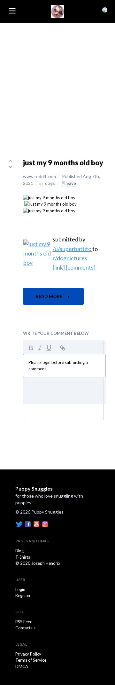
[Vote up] (10, 160)
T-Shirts (22, 557)
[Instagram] (45, 523)
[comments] (81, 267)
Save (70, 183)
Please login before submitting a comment (58, 365)
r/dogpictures (70, 258)
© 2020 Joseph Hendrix (37, 563)
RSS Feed (24, 621)
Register (23, 595)
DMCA (21, 666)
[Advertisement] (57, 83)
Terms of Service (30, 660)
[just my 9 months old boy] (49, 197)
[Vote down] (10, 167)
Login (20, 589)
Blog (19, 550)
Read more (49, 296)
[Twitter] (19, 523)
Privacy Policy (28, 654)
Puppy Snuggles (34, 488)
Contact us (25, 627)
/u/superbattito (72, 248)
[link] (59, 267)
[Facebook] (28, 523)
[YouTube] (36, 523)
